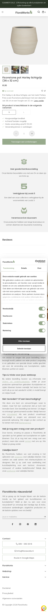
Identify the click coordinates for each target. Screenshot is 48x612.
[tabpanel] (6, 70)
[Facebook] (12, 524)
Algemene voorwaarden (12, 598)
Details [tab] (24, 268)
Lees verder (39, 100)
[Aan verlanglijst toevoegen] (42, 91)
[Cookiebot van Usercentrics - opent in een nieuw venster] (35, 261)
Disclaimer (6, 588)
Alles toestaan (24, 341)
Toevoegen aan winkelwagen (24, 142)
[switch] (42, 316)
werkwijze (11, 471)
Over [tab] (39, 268)
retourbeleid (12, 414)
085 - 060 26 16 (25, 544)
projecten (19, 457)
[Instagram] (20, 524)
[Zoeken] (39, 12)
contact (28, 441)
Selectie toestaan (24, 348)
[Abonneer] (44, 516)
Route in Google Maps (24, 558)
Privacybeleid (7, 593)
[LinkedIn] (35, 524)
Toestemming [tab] (8, 268)
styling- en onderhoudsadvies (16, 381)
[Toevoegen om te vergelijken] (45, 91)
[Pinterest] (28, 524)
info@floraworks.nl (25, 551)
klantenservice (25, 423)
